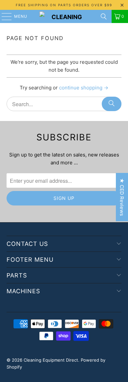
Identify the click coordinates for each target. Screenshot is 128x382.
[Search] (103, 16)
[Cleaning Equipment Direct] (64, 16)
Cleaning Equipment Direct (51, 360)
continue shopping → (83, 87)
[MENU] (3, 16)
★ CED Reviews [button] (122, 197)
